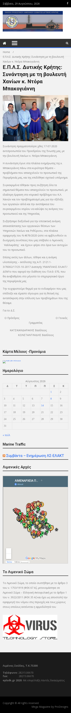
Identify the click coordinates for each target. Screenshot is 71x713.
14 (42, 405)
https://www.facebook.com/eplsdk (67, 3)
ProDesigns (61, 706)
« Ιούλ (6, 435)
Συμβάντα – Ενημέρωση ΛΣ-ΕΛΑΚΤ (35, 455)
